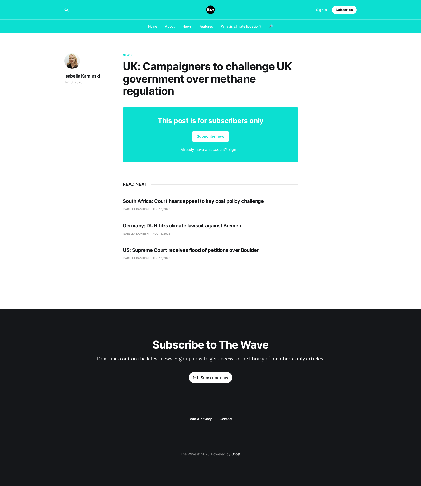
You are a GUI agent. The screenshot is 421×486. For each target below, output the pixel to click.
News (187, 26)
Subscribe (344, 10)
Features (206, 26)
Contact (226, 419)
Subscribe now (210, 136)
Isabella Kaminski (82, 75)
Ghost (236, 454)
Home (152, 26)
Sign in (321, 10)
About (170, 26)
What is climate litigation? (241, 26)
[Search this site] (66, 9)
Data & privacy (200, 419)
